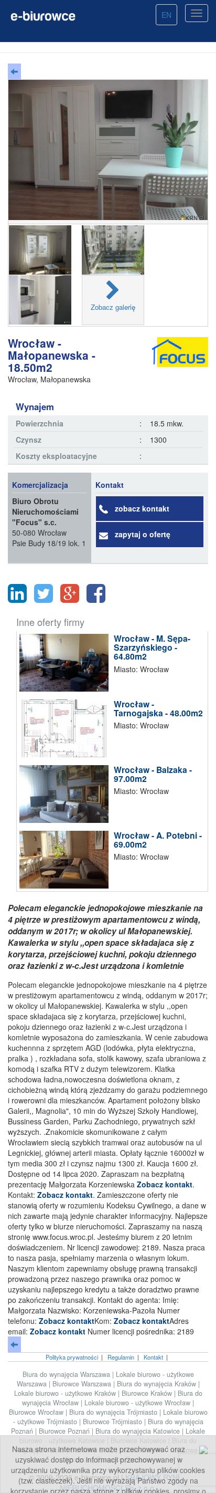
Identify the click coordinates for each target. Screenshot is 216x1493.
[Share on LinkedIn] (17, 593)
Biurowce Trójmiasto (113, 1421)
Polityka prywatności (72, 1357)
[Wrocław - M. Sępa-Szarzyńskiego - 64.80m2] (66, 663)
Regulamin (120, 1357)
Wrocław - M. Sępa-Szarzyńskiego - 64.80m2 (152, 647)
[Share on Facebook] (96, 593)
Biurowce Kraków (148, 1393)
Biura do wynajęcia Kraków (157, 1383)
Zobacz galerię (113, 307)
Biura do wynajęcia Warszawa (67, 1374)
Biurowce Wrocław (37, 1412)
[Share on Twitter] (43, 593)
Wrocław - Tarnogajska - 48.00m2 (158, 708)
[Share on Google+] (69, 593)
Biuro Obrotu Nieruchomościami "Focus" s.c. (45, 511)
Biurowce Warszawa (82, 1383)
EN (166, 14)
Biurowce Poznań (65, 1431)
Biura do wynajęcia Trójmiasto (114, 1412)
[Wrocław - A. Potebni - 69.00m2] (66, 860)
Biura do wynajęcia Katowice (138, 1431)
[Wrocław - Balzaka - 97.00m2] (66, 794)
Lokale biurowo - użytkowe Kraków (66, 1393)
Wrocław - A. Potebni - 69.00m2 (158, 840)
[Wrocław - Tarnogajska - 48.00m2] (66, 728)
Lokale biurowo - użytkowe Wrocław (138, 1402)
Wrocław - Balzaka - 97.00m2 (153, 774)
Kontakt (153, 1357)
